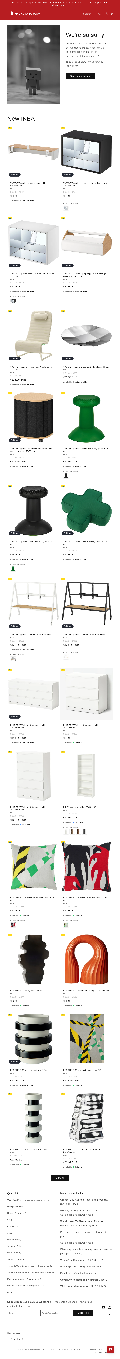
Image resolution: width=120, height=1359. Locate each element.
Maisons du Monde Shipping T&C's (25, 1279)
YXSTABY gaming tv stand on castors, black (84, 635)
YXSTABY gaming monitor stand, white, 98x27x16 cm (28, 184)
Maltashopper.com (32, 1349)
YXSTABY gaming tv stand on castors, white (31, 635)
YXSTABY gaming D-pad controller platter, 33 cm (86, 367)
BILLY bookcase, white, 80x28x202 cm (81, 807)
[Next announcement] (114, 4)
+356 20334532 (94, 1260)
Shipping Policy (15, 1246)
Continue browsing (80, 76)
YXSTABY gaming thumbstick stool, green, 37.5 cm (85, 450)
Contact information (105, 1352)
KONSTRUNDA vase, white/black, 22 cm (29, 1070)
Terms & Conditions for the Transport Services (30, 1272)
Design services (15, 1206)
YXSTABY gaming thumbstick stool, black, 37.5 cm (32, 543)
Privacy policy (62, 1349)
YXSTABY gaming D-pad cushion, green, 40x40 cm (85, 543)
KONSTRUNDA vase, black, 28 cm (26, 991)
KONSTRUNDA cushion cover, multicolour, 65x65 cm (33, 899)
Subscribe (83, 1313)
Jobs (9, 1233)
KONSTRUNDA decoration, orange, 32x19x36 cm (86, 991)
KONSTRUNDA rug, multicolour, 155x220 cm (84, 1070)
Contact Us (12, 1226)
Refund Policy (14, 1239)
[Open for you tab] (110, 1349)
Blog (9, 1220)
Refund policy (48, 1349)
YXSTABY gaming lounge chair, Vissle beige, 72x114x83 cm (31, 368)
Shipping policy (94, 1349)
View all (60, 1178)
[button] (6, 14)
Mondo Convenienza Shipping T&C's (25, 1285)
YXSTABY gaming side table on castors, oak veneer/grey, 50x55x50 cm (31, 450)
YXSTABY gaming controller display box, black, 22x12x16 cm (85, 184)
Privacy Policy (14, 1253)
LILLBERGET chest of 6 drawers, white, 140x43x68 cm (28, 726)
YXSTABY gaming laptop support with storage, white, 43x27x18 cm (85, 275)
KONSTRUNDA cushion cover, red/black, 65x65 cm (85, 899)
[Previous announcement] (5, 4)
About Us (12, 1292)
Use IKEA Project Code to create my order (28, 1200)
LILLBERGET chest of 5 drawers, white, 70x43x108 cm (28, 808)
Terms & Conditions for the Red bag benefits (29, 1266)
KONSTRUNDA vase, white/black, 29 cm (29, 1149)
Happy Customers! (16, 1213)
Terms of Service (15, 1259)
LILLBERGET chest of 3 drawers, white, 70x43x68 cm (81, 726)
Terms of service (78, 1349)
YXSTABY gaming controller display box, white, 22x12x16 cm (32, 275)
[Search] (99, 14)
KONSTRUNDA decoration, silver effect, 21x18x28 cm (82, 1150)
